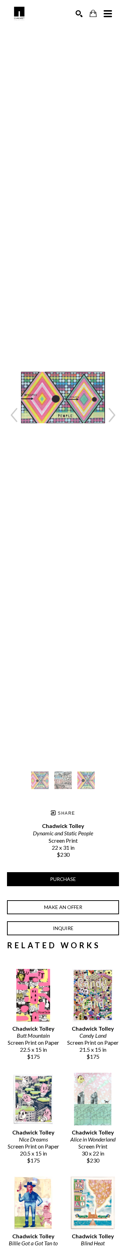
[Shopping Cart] (93, 13)
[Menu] (108, 13)
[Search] (79, 13)
